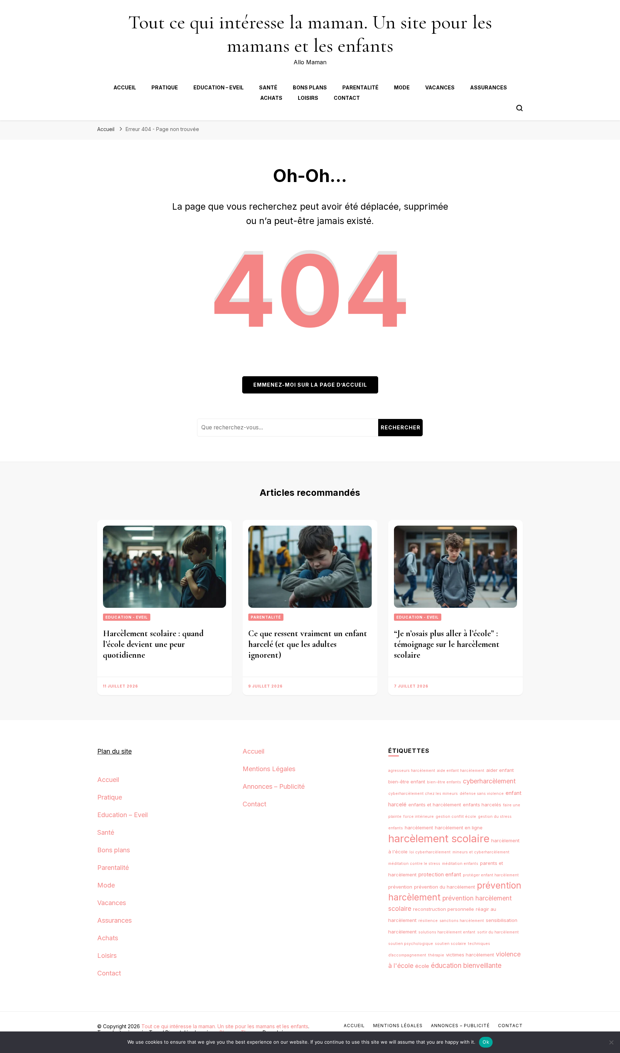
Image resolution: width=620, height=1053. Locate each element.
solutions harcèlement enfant (446, 932)
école (422, 966)
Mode (402, 87)
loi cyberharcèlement (430, 852)
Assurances (488, 87)
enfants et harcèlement (434, 804)
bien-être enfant (406, 781)
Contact (347, 98)
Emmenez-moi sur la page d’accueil (310, 385)
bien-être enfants (444, 782)
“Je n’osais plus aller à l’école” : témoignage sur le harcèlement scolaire (446, 644)
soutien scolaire (450, 943)
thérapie (436, 955)
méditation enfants (460, 863)
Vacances (440, 87)
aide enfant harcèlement (460, 770)
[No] (611, 1042)
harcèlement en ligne (459, 827)
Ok (486, 1042)
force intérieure (418, 816)
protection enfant (439, 874)
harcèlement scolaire (438, 838)
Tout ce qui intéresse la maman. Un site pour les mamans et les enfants (310, 33)
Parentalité (360, 87)
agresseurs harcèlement (411, 770)
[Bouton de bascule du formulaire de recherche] (519, 108)
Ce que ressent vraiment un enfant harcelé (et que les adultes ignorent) (307, 644)
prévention (400, 887)
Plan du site (114, 751)
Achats (271, 98)
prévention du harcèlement (444, 887)
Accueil (124, 87)
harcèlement (419, 827)
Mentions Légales (269, 769)
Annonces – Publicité (274, 786)
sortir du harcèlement (498, 932)
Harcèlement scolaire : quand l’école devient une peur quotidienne (153, 644)
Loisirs (308, 98)
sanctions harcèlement (462, 920)
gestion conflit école (456, 816)
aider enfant (500, 770)
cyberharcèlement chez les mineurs (423, 793)
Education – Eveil (218, 87)
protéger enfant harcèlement (491, 875)
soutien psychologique (410, 943)
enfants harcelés (482, 804)
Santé (268, 87)
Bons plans (310, 87)
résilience (428, 920)
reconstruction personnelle (443, 909)
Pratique (164, 87)
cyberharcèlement (489, 781)
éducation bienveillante (466, 965)
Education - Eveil (126, 617)
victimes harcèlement (470, 955)
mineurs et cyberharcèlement (480, 852)
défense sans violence (482, 793)
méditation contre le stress (414, 863)
